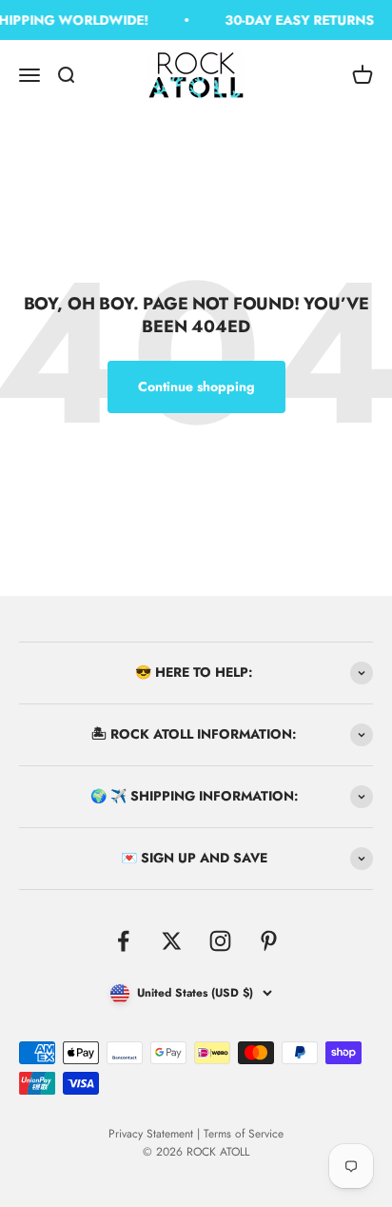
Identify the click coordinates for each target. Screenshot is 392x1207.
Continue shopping (196, 386)
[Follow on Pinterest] (269, 941)
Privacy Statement (150, 1133)
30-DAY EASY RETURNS (298, 20)
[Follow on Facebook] (123, 941)
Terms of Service (244, 1133)
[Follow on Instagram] (220, 941)
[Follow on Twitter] (172, 941)
